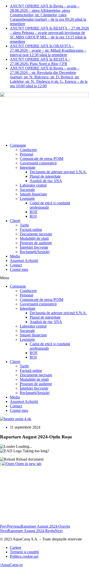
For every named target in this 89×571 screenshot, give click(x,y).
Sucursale (27, 190)
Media (15, 256)
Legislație (27, 198)
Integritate (27, 167)
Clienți (15, 221)
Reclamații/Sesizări (34, 252)
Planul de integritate (45, 176)
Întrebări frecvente (34, 247)
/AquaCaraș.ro (11, 565)
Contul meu (19, 269)
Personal (26, 154)
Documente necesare (36, 234)
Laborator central (33, 185)
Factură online (31, 229)
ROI (33, 216)
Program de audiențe (36, 243)
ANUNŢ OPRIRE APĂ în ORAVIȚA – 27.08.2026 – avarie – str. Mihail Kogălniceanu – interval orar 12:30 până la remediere (48, 50)
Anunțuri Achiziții (24, 261)
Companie (18, 145)
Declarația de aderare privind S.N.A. (58, 172)
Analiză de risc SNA (46, 181)
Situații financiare (33, 194)
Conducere (28, 150)
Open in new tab (27, 464)
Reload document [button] (29, 459)
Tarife (24, 225)
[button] (44, 278)
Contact (16, 265)
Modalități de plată (34, 238)
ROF (34, 212)
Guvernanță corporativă (38, 163)
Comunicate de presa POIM (41, 158)
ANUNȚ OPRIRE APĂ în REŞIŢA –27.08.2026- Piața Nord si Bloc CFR (40, 61)
